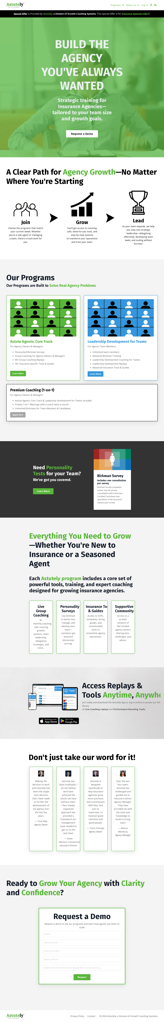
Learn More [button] (18, 373)
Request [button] (82, 977)
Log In (145, 5)
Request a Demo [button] (82, 133)
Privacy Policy (77, 1016)
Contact (91, 1016)
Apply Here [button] (17, 414)
